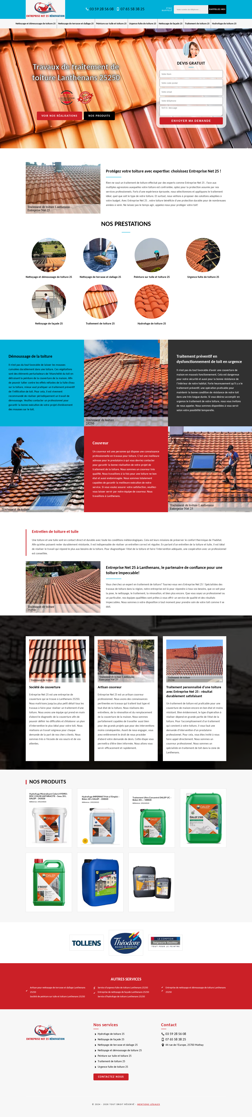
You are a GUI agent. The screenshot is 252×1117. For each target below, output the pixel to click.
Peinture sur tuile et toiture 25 (111, 23)
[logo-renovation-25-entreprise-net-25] (45, 9)
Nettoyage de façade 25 (170, 23)
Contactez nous (111, 1077)
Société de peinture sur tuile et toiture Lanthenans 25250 (57, 996)
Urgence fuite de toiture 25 (142, 23)
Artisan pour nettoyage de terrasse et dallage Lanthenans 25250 (57, 989)
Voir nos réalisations (59, 116)
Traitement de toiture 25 (197, 23)
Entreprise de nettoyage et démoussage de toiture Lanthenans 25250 (196, 989)
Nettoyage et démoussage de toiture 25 (36, 23)
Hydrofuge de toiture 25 (224, 23)
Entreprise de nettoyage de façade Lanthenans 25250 (123, 992)
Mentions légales (148, 1104)
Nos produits (99, 116)
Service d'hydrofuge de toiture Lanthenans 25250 (121, 996)
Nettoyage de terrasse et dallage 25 (76, 23)
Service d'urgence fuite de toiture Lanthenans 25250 (123, 987)
